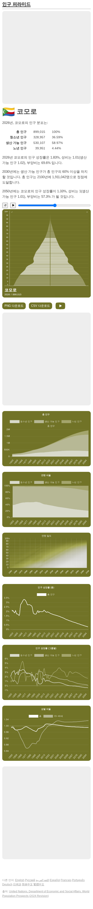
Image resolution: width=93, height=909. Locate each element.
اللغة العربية (42, 880)
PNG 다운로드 (14, 305)
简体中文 (27, 884)
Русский (30, 880)
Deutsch (7, 884)
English (19, 880)
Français (66, 880)
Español (55, 880)
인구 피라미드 (16, 4)
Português (78, 880)
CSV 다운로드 (40, 305)
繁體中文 (38, 884)
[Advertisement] (46, 57)
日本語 (17, 884)
